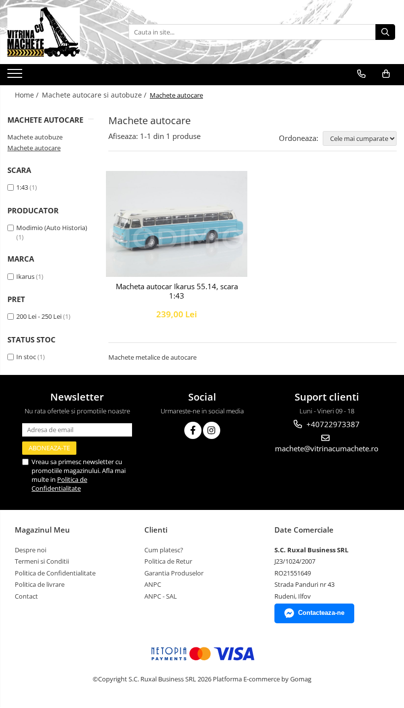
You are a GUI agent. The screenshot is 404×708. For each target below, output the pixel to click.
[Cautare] (385, 32)
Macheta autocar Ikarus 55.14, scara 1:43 (177, 291)
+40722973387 (332, 424)
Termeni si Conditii (42, 561)
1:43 (22, 187)
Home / (27, 95)
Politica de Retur (168, 561)
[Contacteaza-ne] (361, 74)
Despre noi (30, 549)
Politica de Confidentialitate (59, 484)
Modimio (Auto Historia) (51, 227)
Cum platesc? (163, 549)
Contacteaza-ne (321, 612)
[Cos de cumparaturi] (386, 74)
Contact (26, 596)
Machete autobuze (35, 137)
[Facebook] (193, 430)
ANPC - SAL (160, 596)
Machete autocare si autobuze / (95, 95)
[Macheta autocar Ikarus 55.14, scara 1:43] (177, 224)
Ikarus (25, 276)
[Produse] (16, 76)
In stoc (26, 356)
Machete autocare (34, 147)
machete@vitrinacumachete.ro (326, 448)
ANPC (152, 584)
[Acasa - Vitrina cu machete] (56, 32)
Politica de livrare (40, 584)
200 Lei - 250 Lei (39, 316)
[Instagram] (211, 430)
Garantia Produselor (173, 573)
